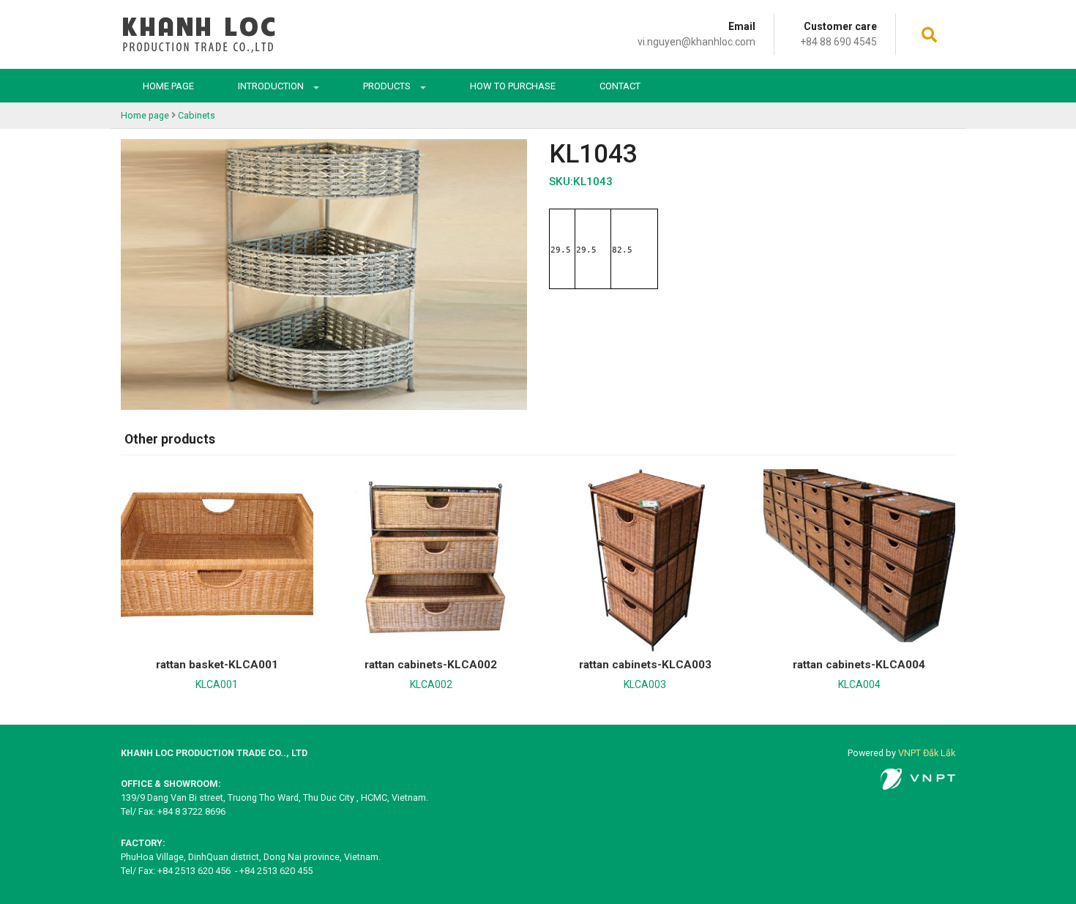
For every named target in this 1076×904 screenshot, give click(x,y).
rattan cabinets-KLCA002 (431, 664)
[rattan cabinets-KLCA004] (859, 556)
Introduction (272, 86)
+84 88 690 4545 (838, 42)
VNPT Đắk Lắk (926, 752)
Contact (619, 86)
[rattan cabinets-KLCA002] (431, 556)
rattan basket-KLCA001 (217, 664)
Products (388, 86)
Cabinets (196, 115)
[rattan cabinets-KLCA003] (645, 556)
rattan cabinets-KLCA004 (859, 664)
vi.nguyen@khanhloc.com (696, 42)
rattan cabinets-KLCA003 (645, 664)
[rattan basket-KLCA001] (217, 556)
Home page (168, 86)
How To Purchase (513, 86)
